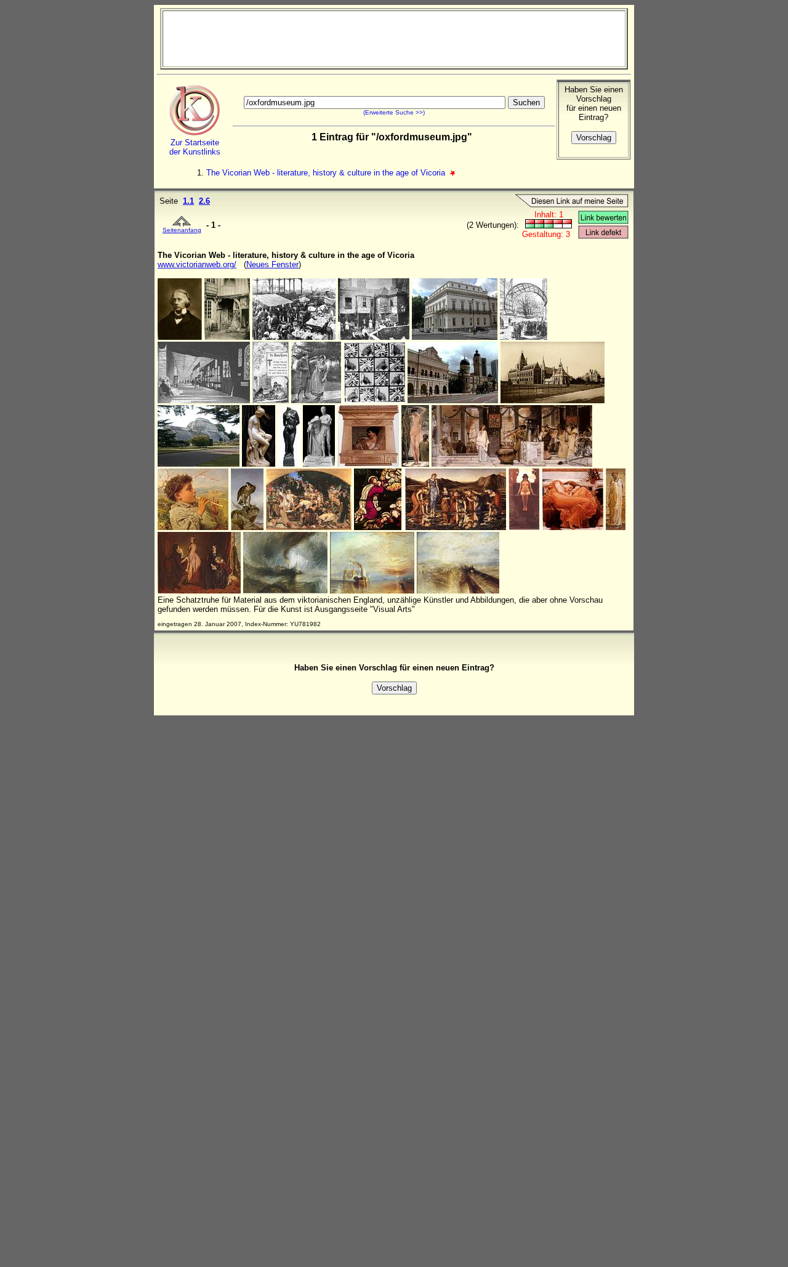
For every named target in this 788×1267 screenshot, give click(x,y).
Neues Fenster (272, 264)
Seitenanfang (182, 230)
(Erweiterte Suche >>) (394, 112)
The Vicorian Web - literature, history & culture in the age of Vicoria (327, 172)
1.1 (188, 201)
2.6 (204, 201)
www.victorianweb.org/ (197, 264)
